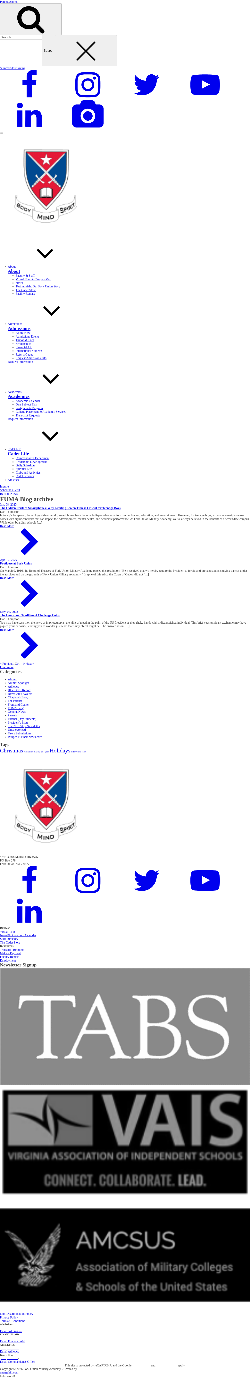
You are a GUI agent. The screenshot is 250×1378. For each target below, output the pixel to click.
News (19, 282)
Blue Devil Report (19, 690)
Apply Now (23, 332)
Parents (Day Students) (22, 719)
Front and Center (18, 704)
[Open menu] (1, 133)
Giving (21, 68)
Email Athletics (9, 1351)
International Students (29, 350)
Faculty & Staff (25, 275)
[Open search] (31, 19)
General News (17, 711)
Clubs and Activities (28, 472)
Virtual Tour (7, 931)
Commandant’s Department (32, 458)
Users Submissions (19, 733)
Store (13, 68)
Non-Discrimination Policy (16, 1313)
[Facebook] (29, 98)
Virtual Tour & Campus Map (33, 279)
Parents (4, 1)
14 (24, 663)
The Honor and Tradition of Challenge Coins (30, 615)
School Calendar (26, 935)
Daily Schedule (25, 465)
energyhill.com (9, 1372)
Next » (30, 663)
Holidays (60, 750)
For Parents (15, 701)
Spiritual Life (24, 468)
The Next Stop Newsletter (24, 726)
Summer (5, 68)
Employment (8, 960)
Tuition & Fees (25, 340)
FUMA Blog (16, 708)
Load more (6, 667)
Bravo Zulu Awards (20, 693)
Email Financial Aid (12, 1341)
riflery (74, 752)
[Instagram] (88, 894)
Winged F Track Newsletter (25, 737)
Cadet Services (25, 476)
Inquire (4, 486)
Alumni (13, 1)
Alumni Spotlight (18, 682)
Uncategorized (17, 729)
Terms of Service (166, 1365)
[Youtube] (205, 98)
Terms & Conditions (12, 1321)
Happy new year (41, 752)
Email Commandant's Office (17, 1361)
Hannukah (28, 752)
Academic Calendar (28, 401)
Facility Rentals (25, 293)
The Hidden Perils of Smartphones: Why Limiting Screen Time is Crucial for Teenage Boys (60, 508)
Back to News (9, 493)
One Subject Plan (26, 404)
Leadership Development (31, 461)
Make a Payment (10, 953)
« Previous (6, 663)
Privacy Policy (9, 1317)
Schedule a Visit (10, 490)
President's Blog (18, 722)
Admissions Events (27, 336)
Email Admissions (11, 1331)
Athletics (13, 686)
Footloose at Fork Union (16, 563)
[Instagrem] (88, 98)
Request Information (20, 361)
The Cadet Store (26, 290)
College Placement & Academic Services (41, 411)
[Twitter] (146, 98)
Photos (11, 935)
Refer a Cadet (24, 354)
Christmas (11, 750)
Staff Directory (9, 938)
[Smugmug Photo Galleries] (88, 128)
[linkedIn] (29, 128)
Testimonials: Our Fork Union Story (38, 286)
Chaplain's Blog (18, 697)
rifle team (82, 752)
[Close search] (86, 50)
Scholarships (23, 343)
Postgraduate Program (29, 408)
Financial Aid (24, 347)
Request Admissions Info (31, 358)
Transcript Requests (28, 415)
